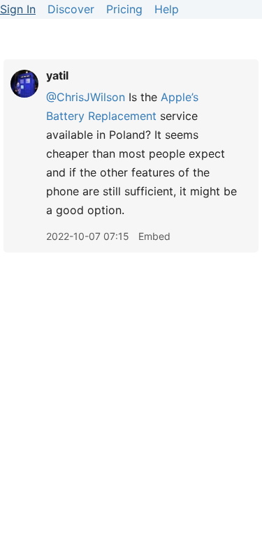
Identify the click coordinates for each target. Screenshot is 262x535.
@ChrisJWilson (85, 97)
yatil (57, 75)
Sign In (18, 9)
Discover (71, 9)
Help (166, 9)
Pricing (124, 9)
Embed (154, 236)
